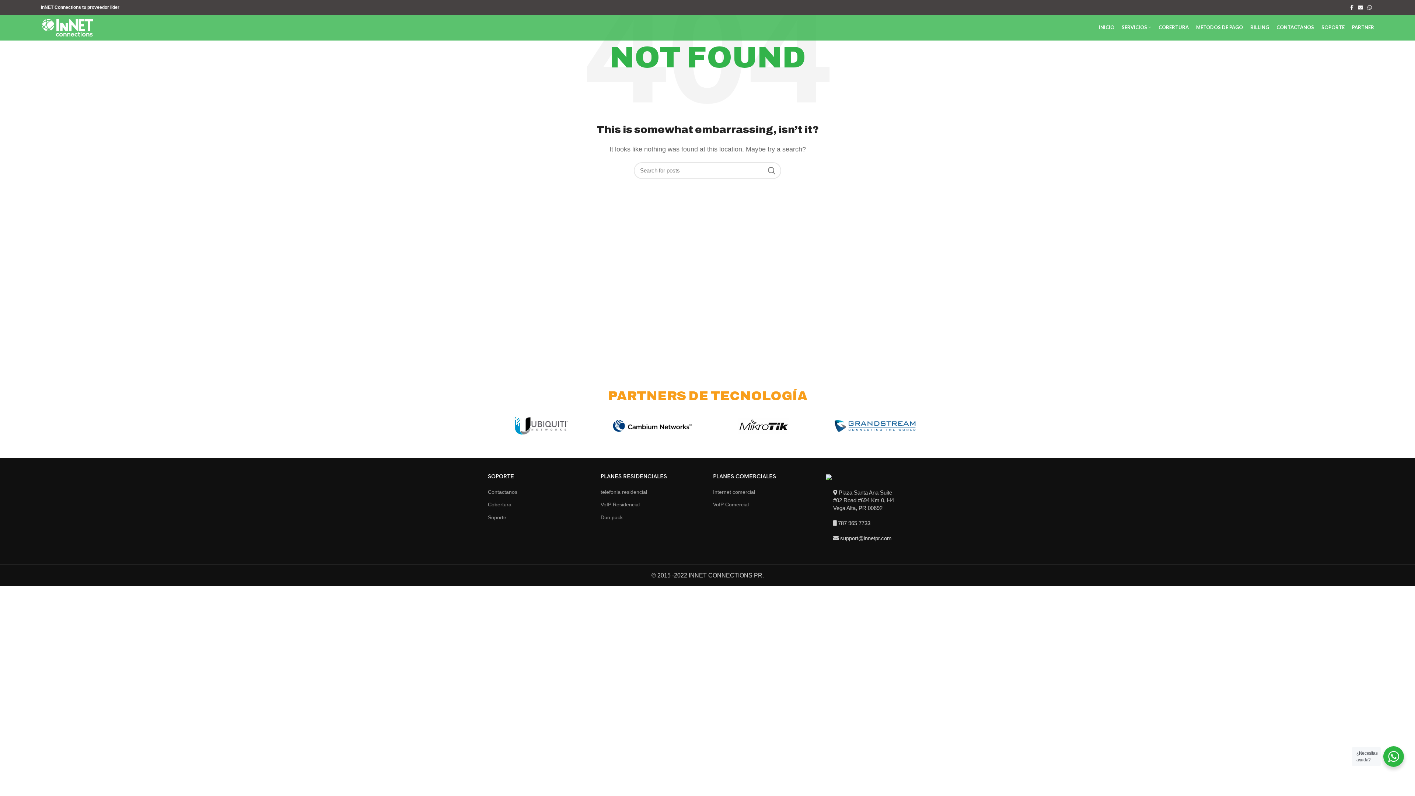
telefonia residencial (624, 492)
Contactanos (502, 492)
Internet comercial (734, 492)
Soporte (497, 517)
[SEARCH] (771, 170)
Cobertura (499, 504)
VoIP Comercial (731, 504)
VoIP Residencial (620, 504)
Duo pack (612, 517)
